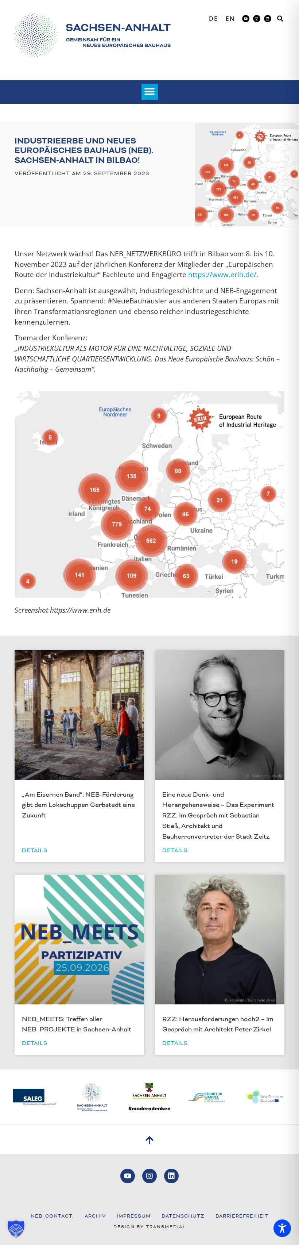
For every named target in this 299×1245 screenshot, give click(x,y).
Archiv (95, 1216)
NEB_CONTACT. (52, 1216)
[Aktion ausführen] (92, 35)
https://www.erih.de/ (222, 274)
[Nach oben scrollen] (149, 1140)
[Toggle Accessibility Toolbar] (282, 1228)
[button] (280, 18)
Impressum (134, 1216)
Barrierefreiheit (242, 1216)
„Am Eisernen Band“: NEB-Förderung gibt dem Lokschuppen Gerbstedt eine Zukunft (78, 805)
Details (34, 850)
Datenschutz (183, 1216)
